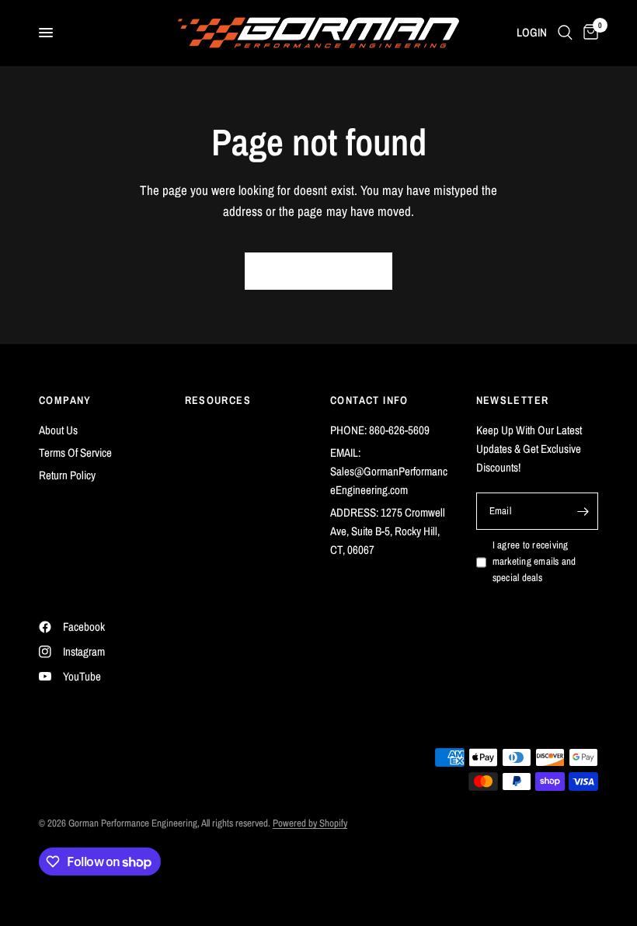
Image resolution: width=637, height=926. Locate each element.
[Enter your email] (582, 511)
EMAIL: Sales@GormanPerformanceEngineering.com (388, 471)
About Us (58, 430)
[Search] (565, 32)
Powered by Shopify (310, 823)
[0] (588, 32)
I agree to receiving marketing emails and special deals (534, 561)
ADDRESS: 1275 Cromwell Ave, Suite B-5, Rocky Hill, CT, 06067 (387, 531)
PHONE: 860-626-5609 (380, 430)
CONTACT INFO (369, 400)
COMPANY (65, 400)
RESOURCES (218, 400)
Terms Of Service (75, 452)
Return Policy (67, 475)
